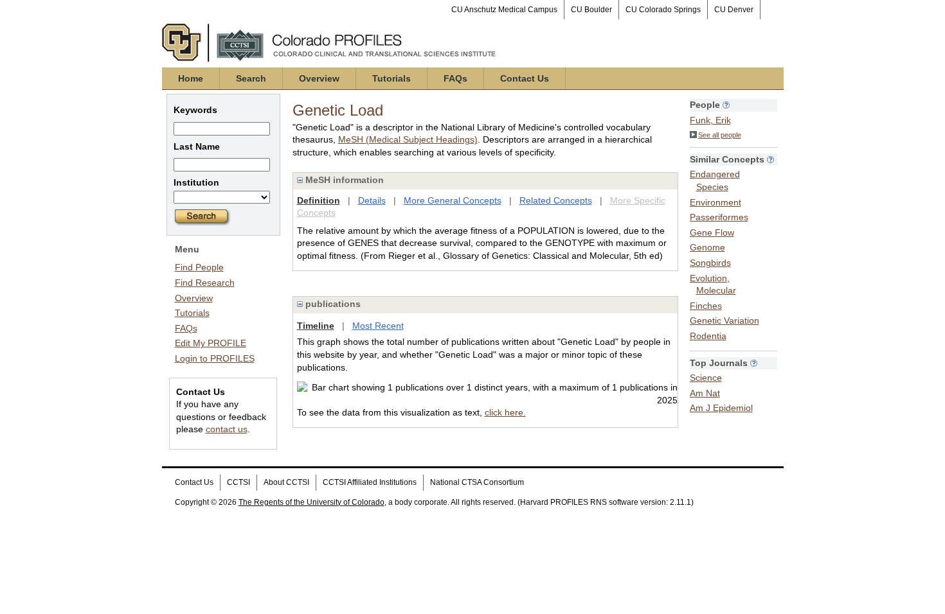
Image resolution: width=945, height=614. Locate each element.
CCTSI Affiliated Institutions (370, 482)
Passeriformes (719, 217)
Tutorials (391, 78)
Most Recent (378, 325)
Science (706, 378)
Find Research (205, 282)
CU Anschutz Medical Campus (504, 9)
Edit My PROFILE (210, 343)
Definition (318, 200)
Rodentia (708, 336)
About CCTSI (286, 482)
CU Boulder (591, 9)
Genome (707, 247)
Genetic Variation (724, 320)
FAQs (455, 78)
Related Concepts (555, 200)
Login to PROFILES (215, 358)
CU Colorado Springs (663, 9)
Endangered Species (715, 180)
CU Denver (733, 9)
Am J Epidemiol (721, 408)
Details (372, 200)
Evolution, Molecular (713, 284)
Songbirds (710, 263)
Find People (199, 267)
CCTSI (238, 482)
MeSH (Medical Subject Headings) (408, 139)
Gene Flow (712, 232)
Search (251, 78)
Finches (706, 306)
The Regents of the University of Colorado (311, 502)
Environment (715, 202)
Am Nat (705, 393)
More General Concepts (452, 200)
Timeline (315, 325)
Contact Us (524, 78)
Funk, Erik (710, 120)
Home (190, 78)
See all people (719, 135)
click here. (505, 412)
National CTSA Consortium (477, 482)
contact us (227, 429)
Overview (319, 78)
